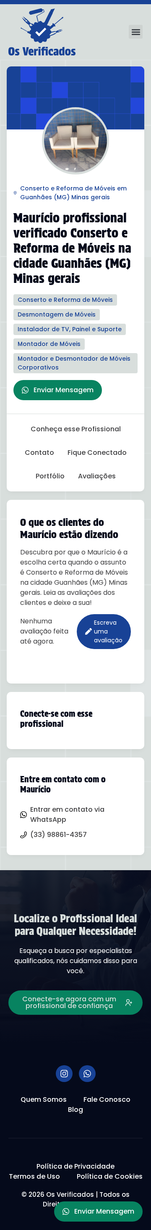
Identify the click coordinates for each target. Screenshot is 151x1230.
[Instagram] (64, 1073)
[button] (136, 32)
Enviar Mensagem (64, 390)
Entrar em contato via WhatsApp (67, 814)
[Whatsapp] (87, 1073)
